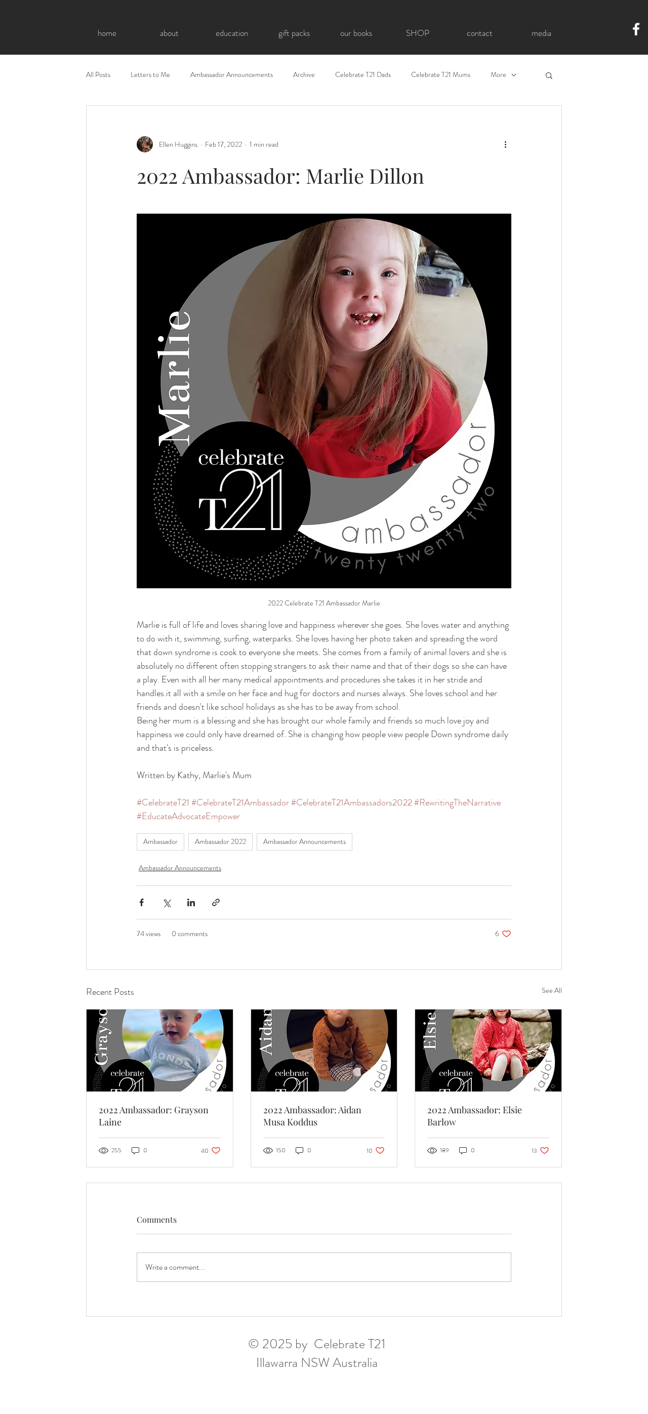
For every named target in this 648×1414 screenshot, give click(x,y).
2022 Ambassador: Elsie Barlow (474, 1116)
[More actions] (505, 144)
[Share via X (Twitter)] (166, 902)
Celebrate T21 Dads (363, 74)
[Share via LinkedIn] (191, 902)
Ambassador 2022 (220, 841)
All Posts (98, 74)
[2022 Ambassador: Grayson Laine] (160, 1050)
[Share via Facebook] (141, 902)
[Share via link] (216, 902)
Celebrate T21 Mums (440, 74)
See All (552, 990)
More (498, 74)
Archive (304, 74)
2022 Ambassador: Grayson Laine (154, 1116)
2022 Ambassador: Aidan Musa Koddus (312, 1116)
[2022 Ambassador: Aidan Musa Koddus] (324, 1050)
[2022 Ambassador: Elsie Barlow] (488, 1050)
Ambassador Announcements (231, 74)
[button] (549, 75)
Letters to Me (150, 74)
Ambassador (160, 841)
